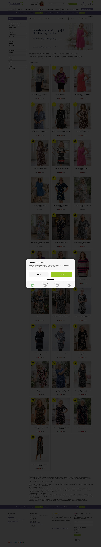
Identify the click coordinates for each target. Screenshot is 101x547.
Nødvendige (32, 283)
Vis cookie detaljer (50, 279)
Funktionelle (57, 283)
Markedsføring (45, 283)
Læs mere (31, 267)
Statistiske (69, 283)
